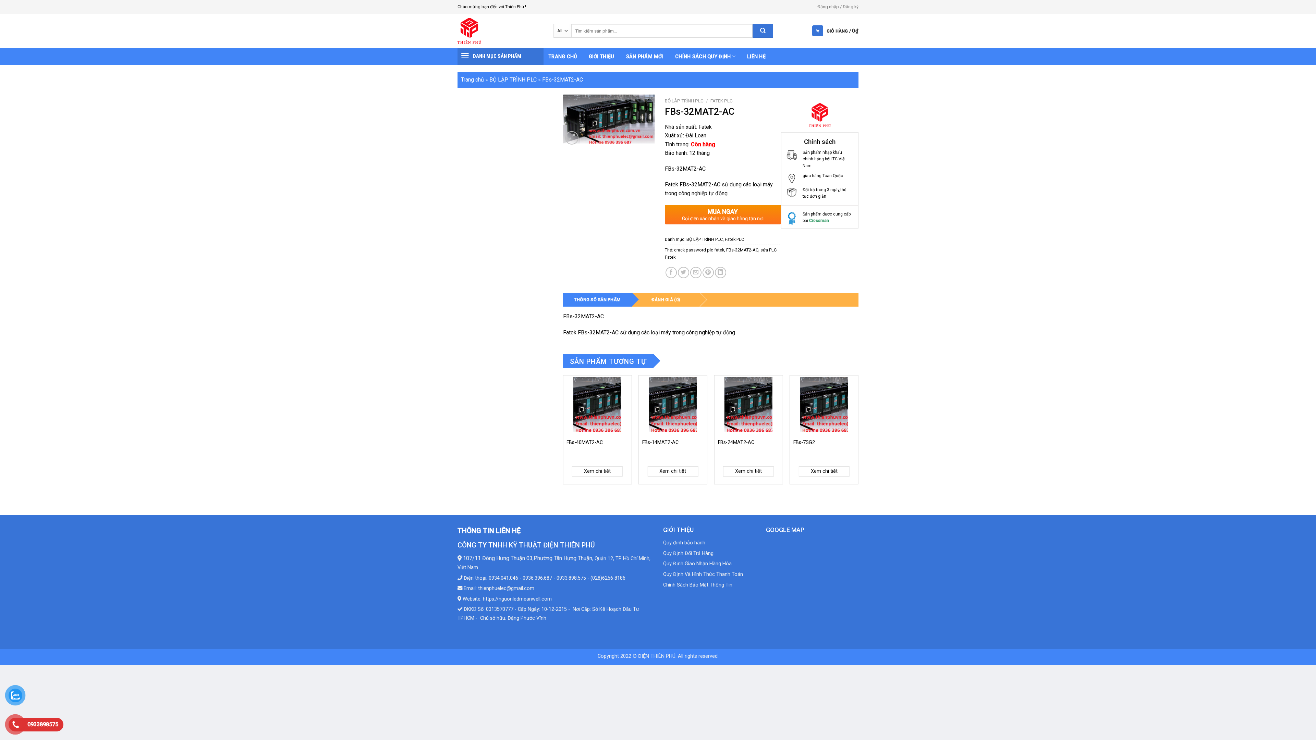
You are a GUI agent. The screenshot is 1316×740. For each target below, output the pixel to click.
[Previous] (563, 432)
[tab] (597, 300)
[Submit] (763, 31)
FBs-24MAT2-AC (736, 442)
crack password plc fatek (699, 249)
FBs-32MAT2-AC (742, 249)
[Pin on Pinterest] (708, 272)
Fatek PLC (721, 100)
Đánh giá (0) (665, 299)
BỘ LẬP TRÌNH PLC (513, 79)
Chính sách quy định (703, 57)
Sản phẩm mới (644, 57)
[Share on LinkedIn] (720, 272)
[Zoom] (571, 138)
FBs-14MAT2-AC (660, 442)
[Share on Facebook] (671, 272)
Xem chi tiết (597, 471)
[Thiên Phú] (500, 30)
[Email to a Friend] (696, 272)
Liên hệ (756, 57)
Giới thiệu (601, 57)
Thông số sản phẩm (597, 299)
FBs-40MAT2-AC (584, 442)
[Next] (858, 432)
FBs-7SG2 (804, 442)
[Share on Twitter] (683, 272)
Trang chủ (563, 57)
